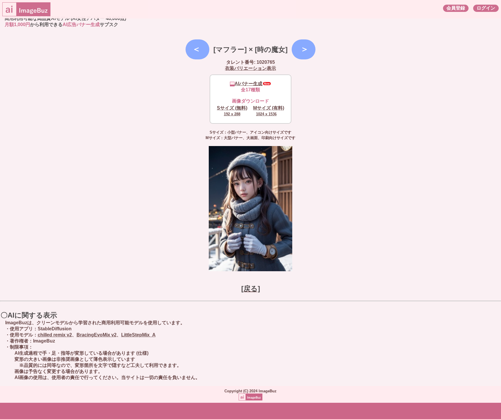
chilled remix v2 (55, 334)
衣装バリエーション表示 (250, 68)
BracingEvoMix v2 (97, 334)
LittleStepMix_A (138, 334)
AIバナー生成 (248, 83)
